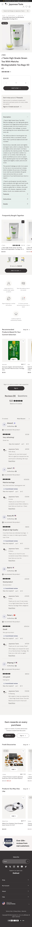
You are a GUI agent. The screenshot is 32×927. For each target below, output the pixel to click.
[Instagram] (14, 866)
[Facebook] (6, 866)
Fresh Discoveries (9, 745)
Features (6, 194)
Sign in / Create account (11, 107)
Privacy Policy (17, 911)
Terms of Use (9, 911)
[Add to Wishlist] (29, 24)
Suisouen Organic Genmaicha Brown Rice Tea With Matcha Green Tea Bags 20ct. (13, 368)
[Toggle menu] (2, 4)
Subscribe (28, 861)
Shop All (25, 329)
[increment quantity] (26, 83)
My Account (5, 885)
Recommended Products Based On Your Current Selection (11, 332)
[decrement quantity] (6, 83)
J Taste (3, 55)
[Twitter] (10, 866)
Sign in (16, 388)
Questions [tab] (22, 396)
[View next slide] (29, 49)
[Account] (23, 7)
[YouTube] (22, 866)
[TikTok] (26, 866)
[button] (6, 72)
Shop (3, 880)
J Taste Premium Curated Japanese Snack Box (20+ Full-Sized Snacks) (12, 777)
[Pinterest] (18, 866)
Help (3, 897)
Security (24, 911)
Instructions (7, 199)
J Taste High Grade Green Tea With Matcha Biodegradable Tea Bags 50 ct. (12, 248)
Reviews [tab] (10, 396)
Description (7, 117)
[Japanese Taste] (14, 4)
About (4, 891)
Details (5, 204)
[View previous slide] (23, 49)
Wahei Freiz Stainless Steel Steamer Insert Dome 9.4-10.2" (12, 824)
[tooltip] (10, 489)
